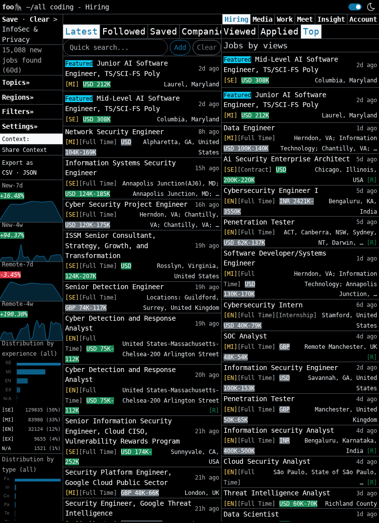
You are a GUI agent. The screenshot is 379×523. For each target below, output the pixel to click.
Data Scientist (251, 514)
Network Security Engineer (114, 132)
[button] (31, 139)
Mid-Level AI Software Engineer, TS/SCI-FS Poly (122, 103)
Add (180, 47)
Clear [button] (41, 19)
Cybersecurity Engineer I (271, 190)
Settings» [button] (20, 126)
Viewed (240, 32)
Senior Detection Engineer (114, 287)
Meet (305, 19)
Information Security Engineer (281, 368)
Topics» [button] (16, 82)
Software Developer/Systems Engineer (275, 258)
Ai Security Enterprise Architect (287, 159)
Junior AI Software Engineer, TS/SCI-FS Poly (116, 68)
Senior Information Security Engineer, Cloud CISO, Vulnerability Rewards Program (122, 431)
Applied (280, 32)
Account (363, 19)
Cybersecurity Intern (263, 305)
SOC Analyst (245, 336)
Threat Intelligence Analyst (277, 493)
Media (262, 19)
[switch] (355, 6)
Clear (207, 47)
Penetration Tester (259, 222)
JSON (30, 172)
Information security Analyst (279, 430)
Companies (206, 32)
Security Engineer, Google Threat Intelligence (128, 508)
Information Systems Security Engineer (120, 168)
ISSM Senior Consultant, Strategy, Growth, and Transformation (110, 245)
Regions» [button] (18, 97)
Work (285, 19)
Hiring (236, 19)
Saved (163, 32)
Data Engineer (249, 128)
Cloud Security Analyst (267, 461)
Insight (331, 19)
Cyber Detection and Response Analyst (120, 323)
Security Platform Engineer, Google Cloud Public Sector (118, 477)
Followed (124, 32)
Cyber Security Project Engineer (126, 204)
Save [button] (12, 19)
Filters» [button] (18, 111)
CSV (7, 172)
